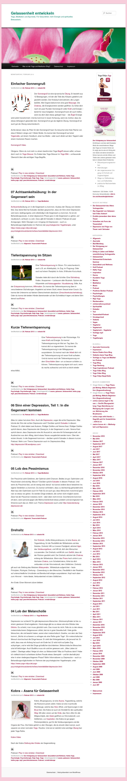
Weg (36, 713)
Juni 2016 (96, 483)
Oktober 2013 (98, 543)
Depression (48, 420)
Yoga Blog (97, 363)
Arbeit (71, 352)
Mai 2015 (96, 496)
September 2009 (99, 664)
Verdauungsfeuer (44, 549)
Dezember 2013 (98, 538)
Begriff (60, 151)
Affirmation (37, 286)
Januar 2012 (97, 590)
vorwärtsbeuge (50, 180)
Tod (94, 311)
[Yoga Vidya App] (104, 87)
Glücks (14, 627)
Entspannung (19, 286)
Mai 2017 (96, 454)
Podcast (41, 180)
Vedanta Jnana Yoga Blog (102, 355)
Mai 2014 (96, 525)
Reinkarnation (98, 301)
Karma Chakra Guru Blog (102, 352)
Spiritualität (97, 306)
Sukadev (64, 423)
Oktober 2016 (98, 472)
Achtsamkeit (16, 206)
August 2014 (97, 517)
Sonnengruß (43, 93)
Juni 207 (96, 685)
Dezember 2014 (98, 507)
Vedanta (96, 319)
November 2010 (99, 627)
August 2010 (97, 635)
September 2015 (99, 493)
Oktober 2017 (98, 441)
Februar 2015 (98, 501)
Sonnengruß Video (18, 145)
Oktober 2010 (98, 630)
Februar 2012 (98, 588)
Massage (72, 102)
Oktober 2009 (98, 661)
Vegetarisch (97, 327)
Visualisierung (67, 283)
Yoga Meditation (43, 201)
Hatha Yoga (70, 176)
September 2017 (99, 444)
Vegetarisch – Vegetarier (102, 330)
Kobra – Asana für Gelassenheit (35, 690)
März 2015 (96, 499)
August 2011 (97, 604)
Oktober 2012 (98, 575)
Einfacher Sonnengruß (28, 83)
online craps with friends (102, 416)
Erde (60, 713)
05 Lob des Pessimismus (30, 468)
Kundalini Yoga (99, 277)
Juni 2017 (96, 451)
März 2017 (96, 459)
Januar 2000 (97, 682)
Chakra (45, 561)
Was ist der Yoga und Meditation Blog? (36, 66)
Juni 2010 (96, 640)
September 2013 (99, 546)
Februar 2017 (98, 462)
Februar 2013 (98, 564)
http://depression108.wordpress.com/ (26, 444)
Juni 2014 (96, 522)
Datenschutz (58, 66)
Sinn (33, 420)
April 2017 (96, 457)
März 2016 (96, 488)
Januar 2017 (97, 465)
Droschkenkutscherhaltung (70, 292)
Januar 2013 (97, 567)
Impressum (71, 66)
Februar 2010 (98, 651)
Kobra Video (16, 737)
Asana (74, 540)
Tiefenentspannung (47, 265)
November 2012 (99, 572)
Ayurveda (96, 241)
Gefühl (71, 552)
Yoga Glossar (27, 154)
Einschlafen (50, 361)
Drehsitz (17, 530)
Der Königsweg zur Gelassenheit (35, 176)
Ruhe (21, 298)
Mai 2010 (96, 643)
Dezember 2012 (98, 569)
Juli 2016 (96, 480)
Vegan (95, 322)
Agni (79, 546)
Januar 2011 (97, 622)
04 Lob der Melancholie (28, 611)
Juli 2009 (96, 669)
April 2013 (96, 559)
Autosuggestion (54, 283)
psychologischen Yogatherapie (58, 224)
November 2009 (99, 658)
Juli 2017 (96, 449)
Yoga (42, 178)
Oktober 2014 (98, 512)
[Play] (12, 170)
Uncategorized (98, 317)
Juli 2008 (96, 677)
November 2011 (99, 596)
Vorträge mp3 (98, 332)
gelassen (66, 178)
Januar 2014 (97, 535)
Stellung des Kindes (32, 743)
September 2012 (99, 577)
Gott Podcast (98, 267)
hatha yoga (15, 180)
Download (40, 173)
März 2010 (96, 648)
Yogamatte (15, 136)
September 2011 (99, 601)
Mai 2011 (96, 611)
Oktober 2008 (98, 674)
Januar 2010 (97, 653)
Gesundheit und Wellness (56, 176)
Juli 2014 (96, 520)
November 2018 (99, 436)
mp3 (21, 180)
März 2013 (96, 562)
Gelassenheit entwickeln (32, 13)
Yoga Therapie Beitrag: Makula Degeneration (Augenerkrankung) (104, 387)
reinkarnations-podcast (101, 304)
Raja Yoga (35, 178)
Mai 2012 (96, 585)
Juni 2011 (96, 609)
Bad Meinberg (98, 243)
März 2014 (96, 530)
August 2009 (97, 666)
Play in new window (26, 173)
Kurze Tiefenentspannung (30, 327)
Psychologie (15, 178)
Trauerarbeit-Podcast (39, 243)
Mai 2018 (96, 438)
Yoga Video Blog (99, 370)
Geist (52, 716)
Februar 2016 (98, 491)
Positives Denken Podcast (103, 290)
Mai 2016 (96, 486)
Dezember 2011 (98, 593)
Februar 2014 (98, 533)
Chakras (37, 105)
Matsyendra (44, 567)
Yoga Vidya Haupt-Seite (102, 376)
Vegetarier (96, 325)
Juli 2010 (96, 638)
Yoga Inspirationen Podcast (103, 368)
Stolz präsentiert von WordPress (68, 772)
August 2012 (97, 580)
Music (95, 285)
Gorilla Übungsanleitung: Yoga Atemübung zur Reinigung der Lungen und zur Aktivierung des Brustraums (103, 408)
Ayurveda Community (101, 347)
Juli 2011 (96, 606)
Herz (56, 706)
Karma (95, 275)
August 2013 (97, 548)
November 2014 (99, 509)
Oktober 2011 (98, 598)
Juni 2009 (96, 672)
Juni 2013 (96, 554)
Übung (67, 93)
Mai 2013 (96, 556)
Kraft (70, 108)
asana (60, 178)
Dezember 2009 (98, 656)
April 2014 (96, 527)
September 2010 (99, 632)
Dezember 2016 (98, 467)
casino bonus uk (99, 424)
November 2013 (99, 541)
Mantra (95, 280)
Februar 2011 (98, 619)
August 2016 (97, 478)
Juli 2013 (96, 551)
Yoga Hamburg (98, 365)
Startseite (15, 66)
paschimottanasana (30, 180)
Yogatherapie (98, 338)
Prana (65, 558)
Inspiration (51, 718)
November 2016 (99, 470)
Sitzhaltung (75, 277)
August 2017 (97, 446)
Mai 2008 (96, 679)
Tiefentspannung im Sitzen (31, 255)
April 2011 (96, 614)
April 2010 (96, 645)
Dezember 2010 (98, 624)
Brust (36, 709)
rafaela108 (41, 88)
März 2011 (96, 617)
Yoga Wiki (65, 154)
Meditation (97, 283)
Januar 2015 (97, 504)
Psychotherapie (26, 178)
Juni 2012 (96, 583)
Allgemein (27, 243)
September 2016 (99, 475)
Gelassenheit (75, 178)
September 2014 (99, 514)
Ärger (73, 114)
